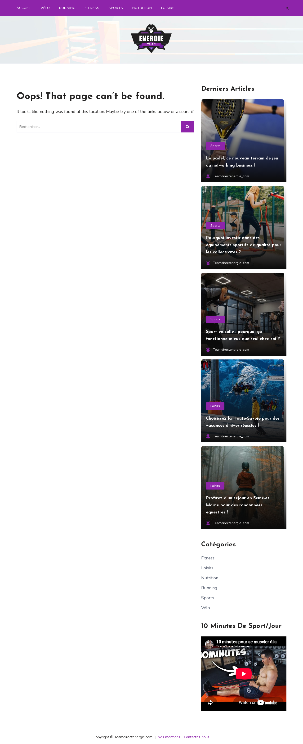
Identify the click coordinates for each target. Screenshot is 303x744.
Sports (116, 8)
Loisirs (168, 8)
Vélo (45, 8)
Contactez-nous (196, 737)
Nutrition (142, 8)
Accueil (24, 8)
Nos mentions (168, 737)
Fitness (92, 8)
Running (67, 8)
